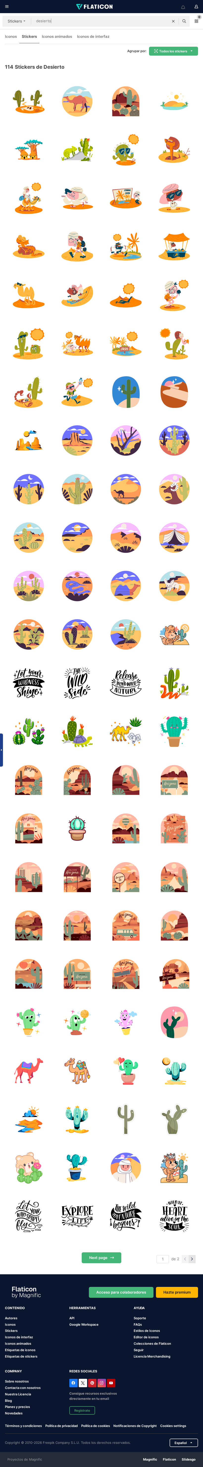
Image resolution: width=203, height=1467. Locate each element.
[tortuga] (77, 731)
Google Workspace (84, 1324)
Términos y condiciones (23, 1426)
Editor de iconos (146, 1337)
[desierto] (28, 101)
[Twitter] (83, 1383)
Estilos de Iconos (147, 1331)
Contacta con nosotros (23, 1388)
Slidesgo (189, 1459)
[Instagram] (102, 1383)
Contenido (15, 1308)
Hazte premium (177, 1292)
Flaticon (169, 1459)
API (72, 1318)
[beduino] (125, 1168)
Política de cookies (95, 1426)
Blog (8, 1401)
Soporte (140, 1318)
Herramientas (82, 1308)
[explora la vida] (77, 1216)
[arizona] (125, 101)
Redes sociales (83, 1371)
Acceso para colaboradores (121, 1292)
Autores (11, 1318)
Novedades (14, 1413)
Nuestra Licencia (18, 1394)
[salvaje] (174, 1216)
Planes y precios (17, 1407)
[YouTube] (111, 1383)
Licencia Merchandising (152, 1356)
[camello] (125, 731)
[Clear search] (173, 21)
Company (13, 1371)
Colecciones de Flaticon (152, 1343)
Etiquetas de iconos (20, 1350)
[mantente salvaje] (28, 1216)
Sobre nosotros (17, 1381)
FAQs (138, 1324)
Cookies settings (173, 1426)
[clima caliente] (28, 1119)
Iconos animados (57, 36)
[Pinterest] (92, 1383)
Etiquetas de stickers (21, 1356)
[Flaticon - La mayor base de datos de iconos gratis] (94, 6)
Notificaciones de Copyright (135, 1426)
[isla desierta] (28, 149)
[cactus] (28, 731)
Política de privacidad (61, 1426)
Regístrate (82, 1410)
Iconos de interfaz (93, 36)
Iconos (11, 36)
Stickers (29, 36)
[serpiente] (174, 683)
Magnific (150, 1459)
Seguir (139, 1350)
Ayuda (139, 1308)
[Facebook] (73, 1383)
